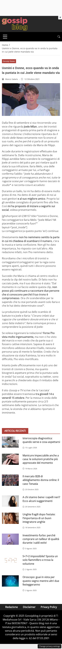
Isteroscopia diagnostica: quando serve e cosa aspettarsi (41, 440)
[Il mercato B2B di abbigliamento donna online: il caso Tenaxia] (10, 480)
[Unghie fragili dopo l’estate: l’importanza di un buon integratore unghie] (10, 518)
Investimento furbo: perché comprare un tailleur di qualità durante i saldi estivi (41, 539)
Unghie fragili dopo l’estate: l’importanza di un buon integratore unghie (39, 518)
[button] (59, 37)
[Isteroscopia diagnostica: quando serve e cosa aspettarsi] (10, 442)
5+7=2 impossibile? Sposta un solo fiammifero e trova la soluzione (40, 559)
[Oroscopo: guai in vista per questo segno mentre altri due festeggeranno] (10, 581)
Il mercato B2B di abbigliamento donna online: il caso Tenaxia (41, 480)
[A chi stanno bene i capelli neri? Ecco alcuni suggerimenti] (10, 501)
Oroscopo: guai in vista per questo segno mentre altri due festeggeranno (41, 580)
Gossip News (9, 61)
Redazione (11, 607)
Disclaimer (29, 607)
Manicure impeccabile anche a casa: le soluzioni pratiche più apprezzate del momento (41, 459)
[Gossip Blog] (14, 23)
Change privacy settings (49, 646)
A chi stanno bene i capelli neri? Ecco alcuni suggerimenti (41, 499)
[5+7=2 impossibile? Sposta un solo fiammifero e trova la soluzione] (10, 560)
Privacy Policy (49, 607)
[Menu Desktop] (5, 36)
